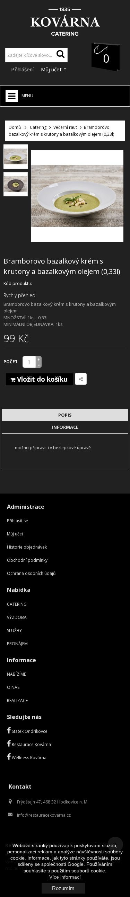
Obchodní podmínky (27, 560)
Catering (38, 127)
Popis (65, 415)
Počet (10, 362)
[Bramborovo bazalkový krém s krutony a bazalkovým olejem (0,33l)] (15, 156)
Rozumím (63, 888)
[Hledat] (60, 55)
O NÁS (13, 687)
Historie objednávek (27, 547)
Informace (65, 427)
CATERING (17, 604)
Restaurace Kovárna (31, 744)
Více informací (65, 877)
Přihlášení (23, 69)
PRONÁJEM (17, 644)
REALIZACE (17, 700)
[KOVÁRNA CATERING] (65, 19)
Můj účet (15, 534)
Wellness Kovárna (28, 758)
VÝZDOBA (17, 617)
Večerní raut (65, 127)
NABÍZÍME (16, 674)
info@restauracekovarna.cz (44, 815)
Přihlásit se (17, 521)
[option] (15, 156)
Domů (15, 127)
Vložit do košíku (41, 379)
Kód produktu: (17, 283)
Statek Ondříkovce (29, 731)
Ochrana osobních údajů (31, 573)
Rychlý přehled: (19, 295)
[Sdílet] (81, 379)
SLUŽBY (14, 630)
